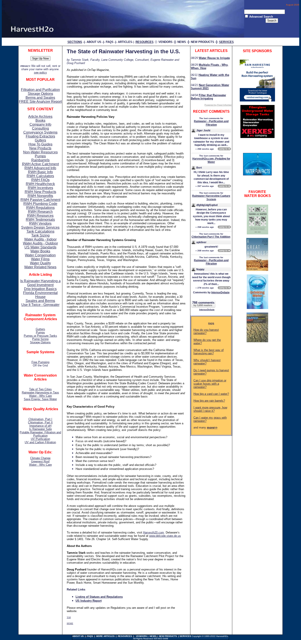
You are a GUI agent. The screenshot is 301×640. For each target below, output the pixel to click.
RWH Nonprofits (40, 196)
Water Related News (40, 267)
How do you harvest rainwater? (206, 331)
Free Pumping (40, 362)
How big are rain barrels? (209, 400)
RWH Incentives (40, 188)
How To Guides (40, 144)
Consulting (40, 128)
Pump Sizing (40, 339)
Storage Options (40, 94)
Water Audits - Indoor (40, 239)
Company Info (40, 124)
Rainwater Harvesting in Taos (40, 392)
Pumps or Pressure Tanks (40, 335)
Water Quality (40, 263)
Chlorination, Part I (40, 419)
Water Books (40, 251)
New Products (40, 148)
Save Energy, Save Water (40, 399)
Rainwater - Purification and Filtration (211, 123)
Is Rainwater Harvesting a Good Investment (40, 283)
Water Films (40, 259)
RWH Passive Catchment (40, 200)
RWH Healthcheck (40, 184)
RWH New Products (40, 192)
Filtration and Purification (40, 90)
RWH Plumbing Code (40, 204)
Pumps (40, 156)
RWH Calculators (40, 176)
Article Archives (40, 116)
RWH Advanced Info (40, 168)
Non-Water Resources (40, 152)
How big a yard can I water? (211, 393)
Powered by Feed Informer (218, 105)
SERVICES (186, 636)
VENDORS (165, 42)
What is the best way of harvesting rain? (208, 351)
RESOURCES (125, 636)
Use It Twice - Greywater (40, 305)
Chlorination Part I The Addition (210, 236)
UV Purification (40, 439)
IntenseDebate (220, 292)
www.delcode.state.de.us (165, 535)
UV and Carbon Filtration (40, 442)
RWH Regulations (40, 208)
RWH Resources (40, 215)
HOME (70, 623)
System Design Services (40, 227)
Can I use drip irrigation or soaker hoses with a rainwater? (209, 384)
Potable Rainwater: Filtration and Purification (40, 434)
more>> (212, 427)
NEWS (181, 42)
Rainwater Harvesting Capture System (211, 197)
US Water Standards (40, 247)
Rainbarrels (40, 160)
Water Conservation (40, 255)
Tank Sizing (40, 235)
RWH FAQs (40, 180)
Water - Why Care (40, 395)
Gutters (40, 140)
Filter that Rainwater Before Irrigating (208, 97)
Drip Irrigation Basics (40, 289)
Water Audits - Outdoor (40, 243)
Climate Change (40, 458)
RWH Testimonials (40, 219)
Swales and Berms (40, 301)
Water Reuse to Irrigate (214, 58)
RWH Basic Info (40, 172)
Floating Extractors (40, 136)
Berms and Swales (40, 97)
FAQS (211, 323)
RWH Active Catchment (40, 164)
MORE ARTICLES (105, 636)
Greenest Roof (40, 461)
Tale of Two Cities (40, 389)
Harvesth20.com (153, 532)
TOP (69, 617)
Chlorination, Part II (40, 422)
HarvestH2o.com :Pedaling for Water (211, 160)
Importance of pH (40, 425)
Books (40, 120)
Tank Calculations (40, 231)
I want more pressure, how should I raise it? (210, 409)
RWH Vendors (40, 223)
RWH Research (40, 211)
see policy (40, 72)
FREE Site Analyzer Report (40, 101)
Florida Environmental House (40, 295)
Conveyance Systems (40, 132)
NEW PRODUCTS (202, 42)
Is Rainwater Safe (40, 429)
